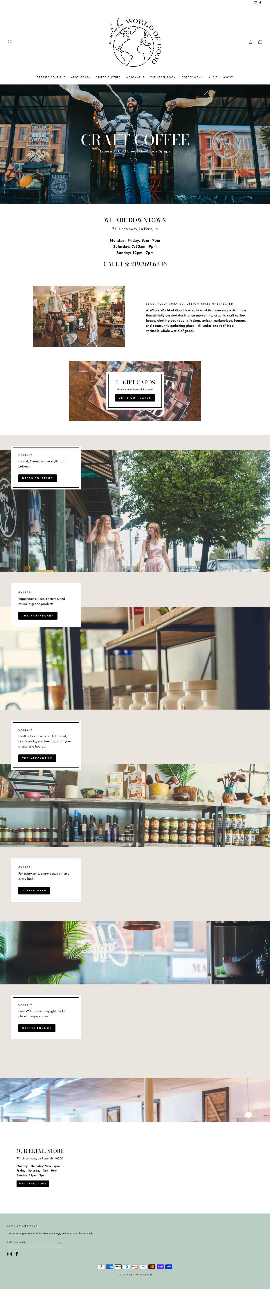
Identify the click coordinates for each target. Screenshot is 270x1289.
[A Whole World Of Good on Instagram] (9, 1254)
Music (213, 77)
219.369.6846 (149, 264)
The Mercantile (37, 758)
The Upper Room (163, 77)
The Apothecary (38, 615)
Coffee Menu (192, 77)
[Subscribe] (60, 1242)
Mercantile (135, 77)
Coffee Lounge (37, 1028)
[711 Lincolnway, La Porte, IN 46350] (135, 1167)
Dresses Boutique (51, 77)
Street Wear (34, 890)
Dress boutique (37, 478)
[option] (135, 144)
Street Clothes (108, 77)
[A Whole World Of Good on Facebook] (17, 1254)
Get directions (32, 1183)
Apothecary (81, 77)
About (228, 77)
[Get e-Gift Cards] (135, 391)
